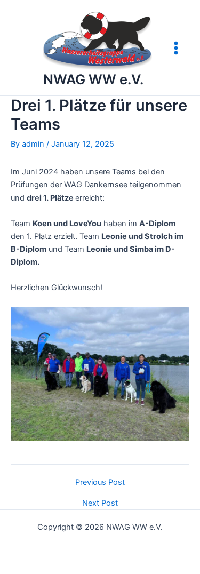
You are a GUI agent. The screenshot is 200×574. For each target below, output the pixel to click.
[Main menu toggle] (176, 48)
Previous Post (100, 483)
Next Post (100, 503)
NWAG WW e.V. (93, 79)
